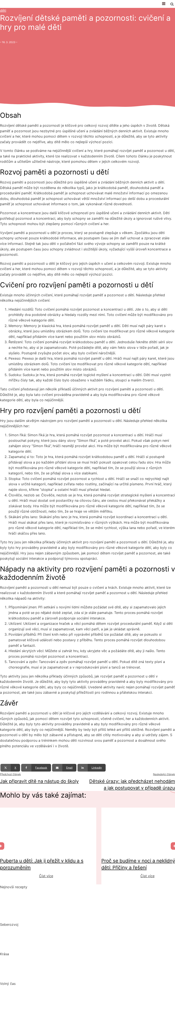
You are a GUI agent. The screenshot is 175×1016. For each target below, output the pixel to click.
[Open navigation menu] (163, 4)
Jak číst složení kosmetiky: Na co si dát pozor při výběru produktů (54, 967)
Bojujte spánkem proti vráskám (25, 975)
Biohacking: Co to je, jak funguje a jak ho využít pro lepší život (50, 930)
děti (3, 10)
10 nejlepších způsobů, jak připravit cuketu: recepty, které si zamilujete (57, 908)
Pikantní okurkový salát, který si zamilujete (34, 892)
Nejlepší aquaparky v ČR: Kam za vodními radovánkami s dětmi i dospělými (61, 989)
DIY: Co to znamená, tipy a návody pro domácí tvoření (44, 997)
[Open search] (172, 4)
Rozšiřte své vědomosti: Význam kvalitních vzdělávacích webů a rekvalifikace (63, 946)
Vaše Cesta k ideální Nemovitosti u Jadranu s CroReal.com (47, 1005)
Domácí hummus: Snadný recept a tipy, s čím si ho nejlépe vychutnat (55, 900)
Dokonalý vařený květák (19, 916)
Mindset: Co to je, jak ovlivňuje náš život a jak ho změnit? (46, 938)
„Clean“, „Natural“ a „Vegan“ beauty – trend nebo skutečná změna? (53, 959)
